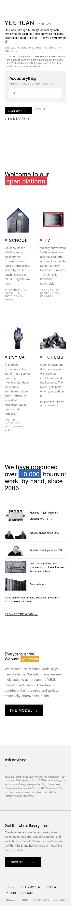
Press (9, 887)
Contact (27, 893)
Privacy (10, 899)
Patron (10, 893)
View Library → (17, 118)
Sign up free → (23, 862)
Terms (24, 899)
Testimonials (29, 887)
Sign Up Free (18, 111)
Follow (50, 887)
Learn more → (41, 518)
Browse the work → (21, 614)
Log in (40, 109)
